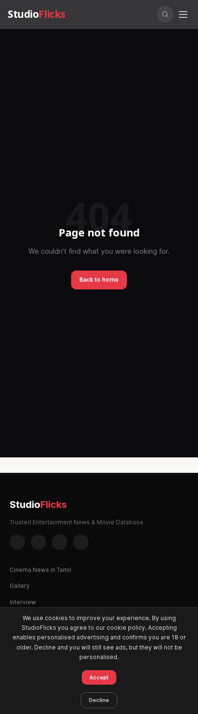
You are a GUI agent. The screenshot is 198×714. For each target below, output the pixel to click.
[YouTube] (80, 542)
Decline (99, 700)
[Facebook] (17, 542)
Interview (23, 602)
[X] (59, 542)
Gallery (20, 585)
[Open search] (165, 14)
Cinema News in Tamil (40, 569)
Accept (99, 677)
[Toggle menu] (183, 14)
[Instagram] (38, 542)
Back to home (99, 279)
